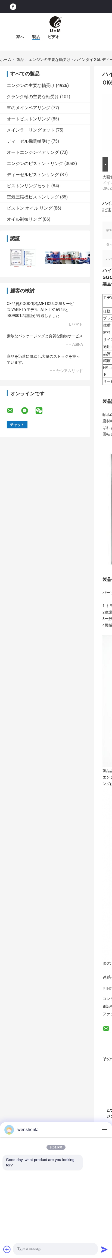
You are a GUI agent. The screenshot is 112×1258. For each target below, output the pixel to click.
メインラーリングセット (31, 130)
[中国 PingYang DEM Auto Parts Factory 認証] (22, 257)
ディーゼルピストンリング (33, 174)
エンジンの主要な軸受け (49, 59)
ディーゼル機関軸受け (28, 141)
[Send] (104, 1249)
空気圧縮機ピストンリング (33, 197)
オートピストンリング (28, 119)
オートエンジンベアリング (33, 152)
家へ (20, 37)
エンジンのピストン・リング (35, 163)
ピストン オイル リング (29, 208)
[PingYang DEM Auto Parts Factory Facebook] (13, 6)
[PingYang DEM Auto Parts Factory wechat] (42, 411)
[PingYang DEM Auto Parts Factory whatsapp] (28, 411)
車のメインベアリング (28, 107)
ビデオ (53, 37)
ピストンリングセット (28, 185)
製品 (36, 37)
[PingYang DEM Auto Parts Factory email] (13, 411)
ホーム (5, 59)
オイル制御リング (24, 219)
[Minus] (104, 1129)
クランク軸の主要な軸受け (33, 96)
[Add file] (7, 1249)
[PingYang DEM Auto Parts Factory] (56, 24)
